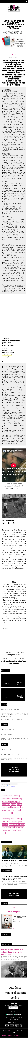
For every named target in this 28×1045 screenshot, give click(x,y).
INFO (14, 928)
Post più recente (14, 655)
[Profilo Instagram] (13, 523)
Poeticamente (5, 824)
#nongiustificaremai (6, 798)
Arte (19, 801)
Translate (12, 786)
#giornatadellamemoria (7, 795)
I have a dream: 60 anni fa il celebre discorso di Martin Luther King (12, 952)
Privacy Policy (10, 1014)
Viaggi (13, 833)
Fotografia (18, 810)
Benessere (13, 804)
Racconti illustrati (10, 827)
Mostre (3, 821)
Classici (8, 807)
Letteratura (13, 816)
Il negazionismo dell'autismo (8, 719)
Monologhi (19, 818)
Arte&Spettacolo (5, 804)
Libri (19, 816)
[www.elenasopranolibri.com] (3, 523)
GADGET (11, 595)
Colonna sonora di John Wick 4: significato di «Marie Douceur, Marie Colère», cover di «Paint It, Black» (14, 714)
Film (13, 810)
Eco (22, 807)
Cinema (3, 807)
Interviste (19, 813)
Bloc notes (19, 804)
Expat (9, 810)
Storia (3, 833)
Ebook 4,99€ (16, 925)
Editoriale (4, 810)
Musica (8, 821)
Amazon (22, 32)
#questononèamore (6, 801)
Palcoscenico (14, 821)
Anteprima (14, 801)
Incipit (9, 813)
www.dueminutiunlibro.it (13, 488)
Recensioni (4, 830)
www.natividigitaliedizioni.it (13, 486)
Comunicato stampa (9, 33)
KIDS (8, 816)
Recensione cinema (19, 827)
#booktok (17, 32)
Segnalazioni (15, 33)
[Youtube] (3, 525)
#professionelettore (16, 798)
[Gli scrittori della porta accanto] (14, 8)
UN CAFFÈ (15, 593)
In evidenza (4, 813)
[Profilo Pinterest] (18, 523)
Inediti (14, 813)
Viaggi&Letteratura (20, 833)
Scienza (14, 830)
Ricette (9, 830)
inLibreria (4, 836)
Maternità (13, 818)
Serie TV (19, 830)
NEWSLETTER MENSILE (9, 589)
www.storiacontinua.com (13, 484)
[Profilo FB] (8, 523)
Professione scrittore (14, 824)
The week (8, 833)
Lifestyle (23, 816)
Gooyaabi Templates (13, 1030)
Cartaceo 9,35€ (7, 355)
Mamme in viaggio (5, 818)
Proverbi (22, 824)
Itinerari (4, 816)
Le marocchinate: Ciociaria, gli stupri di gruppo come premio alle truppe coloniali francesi (14, 878)
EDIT (21, 33)
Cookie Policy (18, 1014)
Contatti (10, 1035)
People (20, 821)
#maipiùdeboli (16, 795)
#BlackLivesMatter (6, 793)
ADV (20, 32)
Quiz (3, 827)
